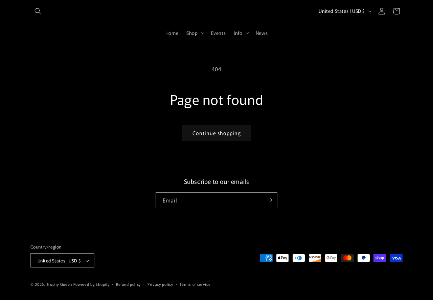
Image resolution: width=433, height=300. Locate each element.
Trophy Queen (59, 284)
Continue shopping (216, 132)
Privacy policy (160, 284)
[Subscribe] (269, 200)
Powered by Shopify (91, 284)
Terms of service (195, 284)
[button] (37, 11)
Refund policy (128, 284)
